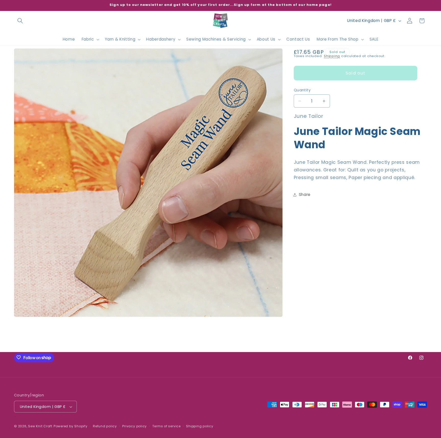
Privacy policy (134, 426)
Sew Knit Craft (40, 426)
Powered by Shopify (71, 426)
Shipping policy (199, 426)
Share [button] (305, 194)
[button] (20, 21)
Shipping (332, 56)
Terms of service (166, 426)
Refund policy (105, 426)
